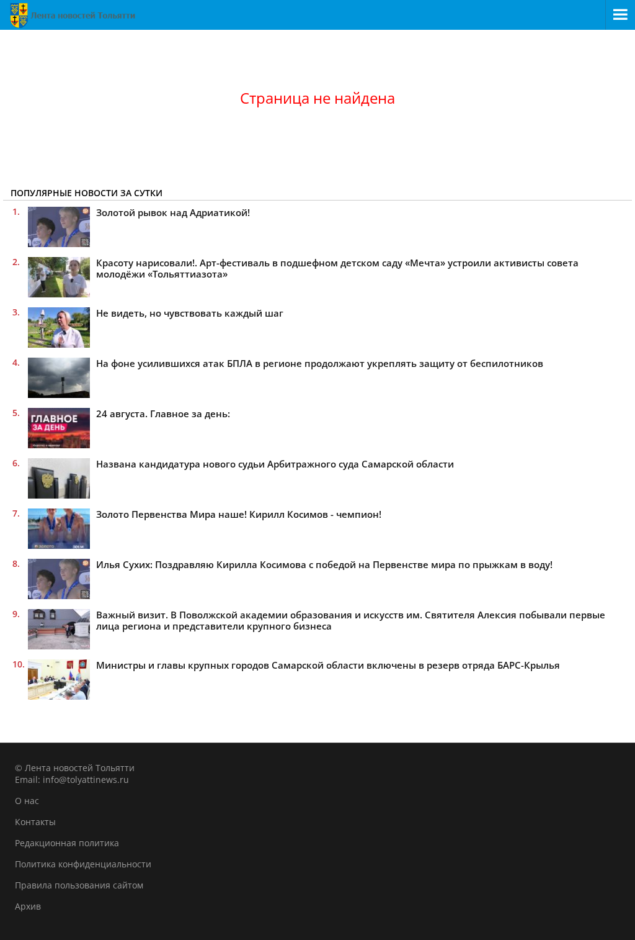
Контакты (35, 822)
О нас (27, 801)
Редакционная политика (67, 843)
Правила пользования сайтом (79, 885)
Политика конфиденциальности (83, 864)
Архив (28, 906)
